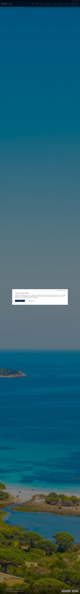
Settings (31, 300)
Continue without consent (61, 290)
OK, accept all (20, 300)
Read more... (35, 297)
